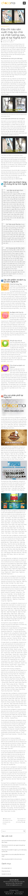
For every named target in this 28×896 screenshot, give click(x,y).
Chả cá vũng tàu (18, 893)
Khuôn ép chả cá (5, 26)
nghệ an (11, 41)
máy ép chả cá (5, 41)
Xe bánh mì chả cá (6, 874)
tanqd (13, 40)
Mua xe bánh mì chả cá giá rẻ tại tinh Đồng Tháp (20, 820)
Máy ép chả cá (9, 893)
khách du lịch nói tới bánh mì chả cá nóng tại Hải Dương (7, 821)
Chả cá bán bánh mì (7, 868)
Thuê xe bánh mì (19, 892)
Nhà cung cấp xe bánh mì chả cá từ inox (12, 859)
